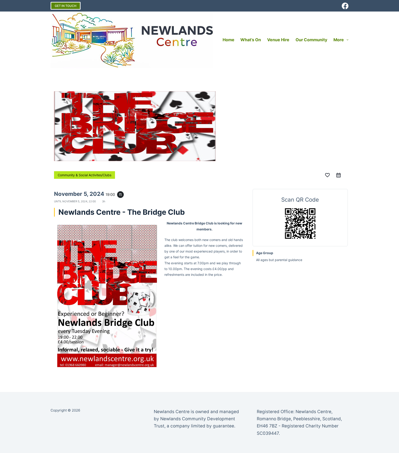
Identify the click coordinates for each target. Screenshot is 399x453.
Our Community (311, 39)
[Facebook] (345, 6)
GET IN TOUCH (65, 6)
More (338, 39)
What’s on (250, 39)
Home (228, 39)
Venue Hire (278, 39)
